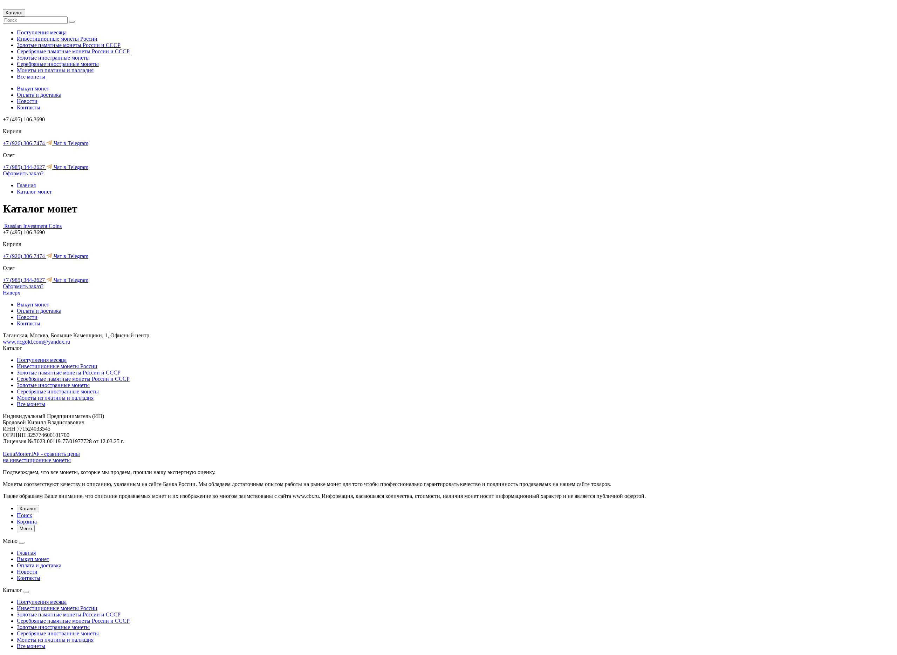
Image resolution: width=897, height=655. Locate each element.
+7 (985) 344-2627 (24, 167)
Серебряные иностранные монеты (58, 64)
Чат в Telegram (70, 143)
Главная (26, 185)
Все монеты (31, 77)
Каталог (14, 12)
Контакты (28, 107)
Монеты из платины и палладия (55, 70)
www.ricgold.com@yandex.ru (36, 342)
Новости (27, 101)
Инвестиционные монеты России (57, 39)
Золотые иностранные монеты (53, 58)
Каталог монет (34, 192)
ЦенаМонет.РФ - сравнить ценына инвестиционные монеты (41, 457)
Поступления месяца (42, 32)
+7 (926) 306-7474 (24, 143)
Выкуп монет (33, 89)
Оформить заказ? (23, 173)
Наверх (11, 293)
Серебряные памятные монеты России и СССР (73, 51)
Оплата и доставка (39, 95)
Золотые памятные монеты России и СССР (69, 45)
